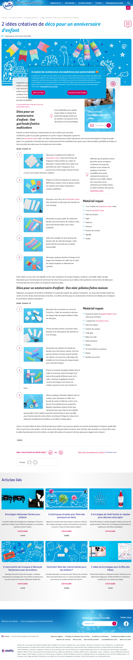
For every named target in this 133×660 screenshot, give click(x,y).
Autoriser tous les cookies (77, 93)
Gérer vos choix (125, 639)
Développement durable (114, 3)
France (7, 636)
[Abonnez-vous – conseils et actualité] (128, 8)
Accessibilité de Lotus (109, 639)
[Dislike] (61, 452)
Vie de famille (69, 3)
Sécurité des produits (91, 639)
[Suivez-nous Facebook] (126, 623)
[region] (67, 82)
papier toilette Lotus (109, 314)
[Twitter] (35, 462)
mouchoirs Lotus (30, 138)
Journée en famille (85, 3)
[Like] (50, 452)
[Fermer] (103, 68)
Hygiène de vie (55, 3)
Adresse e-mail (89, 623)
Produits (98, 3)
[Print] (113, 83)
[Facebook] (29, 462)
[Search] (128, 3)
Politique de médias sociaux (121, 636)
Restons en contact (10, 621)
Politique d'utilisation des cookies (77, 636)
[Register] (114, 623)
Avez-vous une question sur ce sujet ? (91, 452)
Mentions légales (57, 636)
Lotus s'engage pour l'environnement (37, 621)
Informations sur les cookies (49, 87)
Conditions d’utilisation (100, 636)
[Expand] (62, 2)
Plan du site (77, 639)
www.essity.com (104, 656)
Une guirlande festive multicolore (26, 104)
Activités (19, 440)
